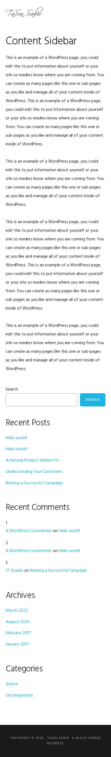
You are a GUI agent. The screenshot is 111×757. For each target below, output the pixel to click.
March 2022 (17, 610)
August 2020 (18, 621)
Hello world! (16, 438)
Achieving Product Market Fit (32, 460)
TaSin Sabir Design (24, 12)
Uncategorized (19, 695)
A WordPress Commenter (29, 530)
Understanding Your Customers (34, 471)
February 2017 (18, 633)
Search (12, 389)
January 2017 (17, 644)
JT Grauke (14, 570)
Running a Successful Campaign (34, 483)
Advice (12, 684)
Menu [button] (98, 12)
